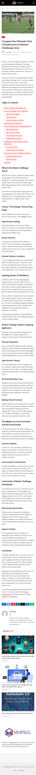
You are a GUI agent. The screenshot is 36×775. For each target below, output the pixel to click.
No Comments (6, 54)
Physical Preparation (12, 129)
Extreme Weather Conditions (15, 120)
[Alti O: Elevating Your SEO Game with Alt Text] (18, 702)
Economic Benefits (11, 147)
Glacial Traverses (11, 117)
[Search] (33, 3)
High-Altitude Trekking (13, 114)
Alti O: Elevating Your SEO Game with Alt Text (17, 713)
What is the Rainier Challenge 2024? (15, 108)
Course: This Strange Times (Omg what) (16, 111)
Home (15, 770)
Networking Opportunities (14, 156)
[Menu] (3, 3)
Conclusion (7, 162)
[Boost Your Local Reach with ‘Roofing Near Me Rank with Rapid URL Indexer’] (18, 673)
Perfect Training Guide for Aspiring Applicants (18, 126)
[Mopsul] (18, 3)
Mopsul (8, 767)
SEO (3, 37)
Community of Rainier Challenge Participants (17, 153)
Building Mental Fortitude (13, 138)
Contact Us (21, 770)
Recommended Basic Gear (14, 135)
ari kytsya (9, 52)
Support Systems (11, 159)
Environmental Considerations (15, 150)
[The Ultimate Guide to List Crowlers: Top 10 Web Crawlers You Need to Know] (18, 644)
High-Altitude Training (12, 132)
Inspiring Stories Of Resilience (13, 123)
